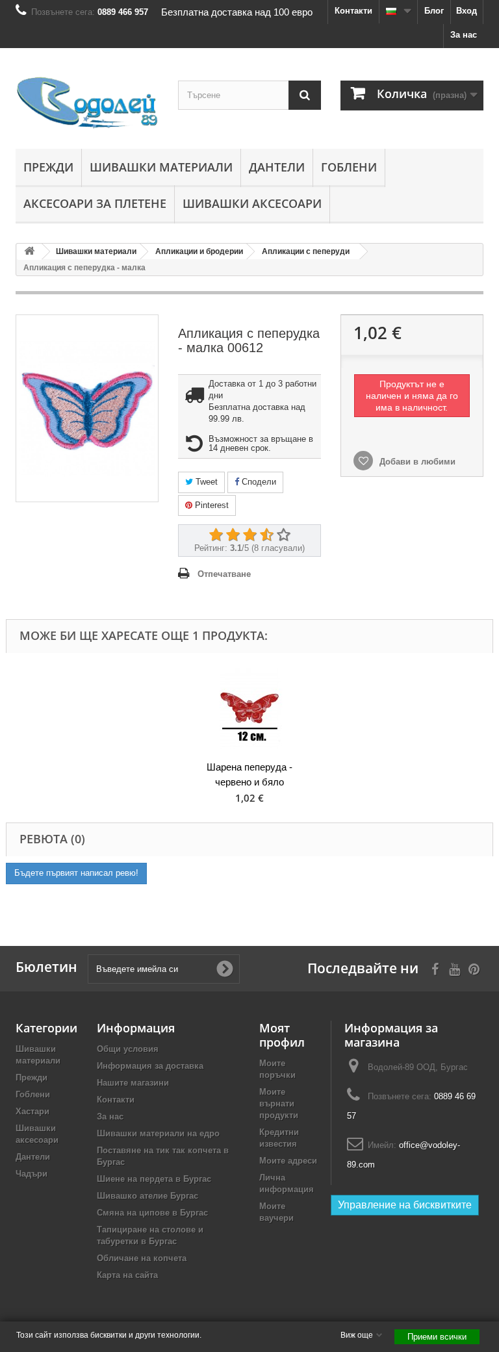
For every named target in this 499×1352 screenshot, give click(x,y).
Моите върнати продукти (278, 1103)
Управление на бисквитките (405, 1204)
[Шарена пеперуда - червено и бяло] (249, 708)
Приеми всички (437, 1337)
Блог (434, 11)
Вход (466, 11)
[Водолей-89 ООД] (87, 103)
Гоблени (349, 167)
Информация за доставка (150, 1066)
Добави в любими (416, 461)
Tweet (205, 482)
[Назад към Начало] (29, 252)
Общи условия (128, 1049)
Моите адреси (288, 1161)
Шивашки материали (161, 167)
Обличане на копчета (141, 1258)
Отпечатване (224, 574)
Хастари (32, 1111)
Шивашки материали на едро (158, 1133)
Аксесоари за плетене (94, 203)
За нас (463, 35)
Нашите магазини (133, 1083)
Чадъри (31, 1174)
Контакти (353, 11)
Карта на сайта (127, 1275)
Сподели (257, 482)
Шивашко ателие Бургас (147, 1196)
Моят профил (282, 1035)
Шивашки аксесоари (252, 203)
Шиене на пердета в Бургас (154, 1179)
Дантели (277, 167)
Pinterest (210, 505)
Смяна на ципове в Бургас (152, 1213)
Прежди (48, 167)
